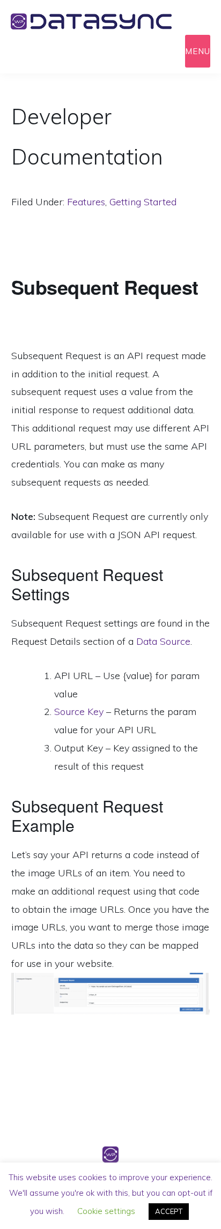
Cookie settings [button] (106, 1211)
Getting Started (142, 202)
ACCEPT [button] (168, 1211)
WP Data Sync (107, 21)
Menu (197, 51)
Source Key (79, 711)
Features (86, 202)
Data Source (163, 641)
